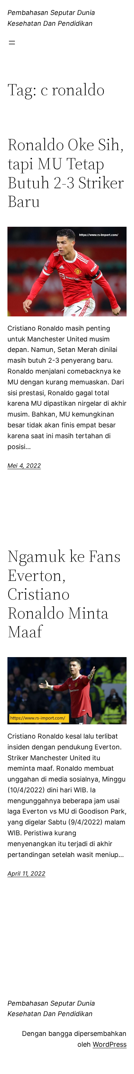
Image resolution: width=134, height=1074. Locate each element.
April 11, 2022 (26, 873)
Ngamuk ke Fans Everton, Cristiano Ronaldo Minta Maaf (64, 594)
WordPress (110, 1044)
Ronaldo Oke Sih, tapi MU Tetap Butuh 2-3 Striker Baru (65, 173)
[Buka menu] (11, 42)
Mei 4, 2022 (24, 465)
